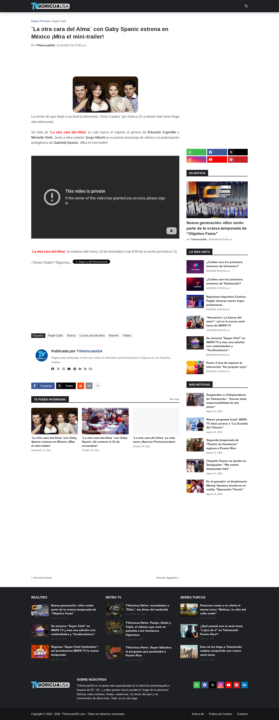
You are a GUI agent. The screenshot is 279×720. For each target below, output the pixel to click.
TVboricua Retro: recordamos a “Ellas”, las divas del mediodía (147, 607)
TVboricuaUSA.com (73, 714)
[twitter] (58, 369)
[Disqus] (105, 513)
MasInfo (113, 335)
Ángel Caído (59, 21)
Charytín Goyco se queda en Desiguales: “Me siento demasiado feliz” (226, 464)
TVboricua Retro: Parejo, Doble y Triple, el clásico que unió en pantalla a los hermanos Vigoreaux (148, 628)
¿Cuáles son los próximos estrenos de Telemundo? (224, 281)
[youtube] (69, 369)
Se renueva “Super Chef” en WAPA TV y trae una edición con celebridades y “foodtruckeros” (225, 344)
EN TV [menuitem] (76, 18)
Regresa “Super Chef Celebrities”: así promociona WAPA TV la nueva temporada (75, 650)
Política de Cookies (220, 714)
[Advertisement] (105, 62)
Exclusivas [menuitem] (160, 18)
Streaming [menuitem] (136, 18)
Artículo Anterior (42, 577)
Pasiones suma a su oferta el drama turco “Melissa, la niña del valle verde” (223, 609)
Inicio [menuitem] (38, 18)
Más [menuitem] (195, 18)
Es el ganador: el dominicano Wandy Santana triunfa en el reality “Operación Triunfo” (226, 485)
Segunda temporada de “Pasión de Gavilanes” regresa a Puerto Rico (222, 444)
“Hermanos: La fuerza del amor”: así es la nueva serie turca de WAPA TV (225, 321)
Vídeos (127, 335)
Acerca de (198, 714)
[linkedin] (80, 369)
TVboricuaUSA (89, 351)
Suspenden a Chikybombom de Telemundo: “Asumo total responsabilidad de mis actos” (226, 400)
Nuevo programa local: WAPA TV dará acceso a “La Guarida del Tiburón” (227, 423)
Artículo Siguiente (166, 577)
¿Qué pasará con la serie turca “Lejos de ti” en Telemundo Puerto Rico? (221, 630)
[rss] (85, 369)
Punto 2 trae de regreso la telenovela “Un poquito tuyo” (226, 364)
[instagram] (63, 369)
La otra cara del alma (92, 335)
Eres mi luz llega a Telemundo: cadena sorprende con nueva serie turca (221, 650)
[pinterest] (74, 369)
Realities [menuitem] (96, 18)
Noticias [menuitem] (56, 18)
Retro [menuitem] (180, 18)
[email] (90, 369)
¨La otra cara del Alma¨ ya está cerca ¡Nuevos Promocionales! (154, 440)
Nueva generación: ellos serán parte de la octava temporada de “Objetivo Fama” (216, 228)
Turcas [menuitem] (116, 18)
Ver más (174, 399)
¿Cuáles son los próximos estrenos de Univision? (224, 264)
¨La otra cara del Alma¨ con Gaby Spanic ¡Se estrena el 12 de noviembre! (104, 441)
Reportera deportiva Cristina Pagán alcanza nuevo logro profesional (226, 300)
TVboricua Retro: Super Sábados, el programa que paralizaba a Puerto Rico (149, 651)
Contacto (242, 714)
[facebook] (52, 369)
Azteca (71, 335)
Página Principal (40, 21)
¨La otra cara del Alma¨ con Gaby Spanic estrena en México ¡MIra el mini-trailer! (54, 441)
